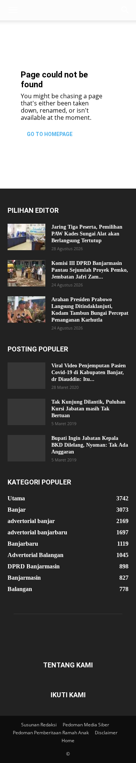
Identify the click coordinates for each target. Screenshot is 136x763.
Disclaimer (106, 732)
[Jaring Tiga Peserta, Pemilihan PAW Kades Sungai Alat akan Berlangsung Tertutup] (26, 237)
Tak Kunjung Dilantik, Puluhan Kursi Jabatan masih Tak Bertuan (88, 408)
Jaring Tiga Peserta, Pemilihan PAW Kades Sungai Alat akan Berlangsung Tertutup (86, 233)
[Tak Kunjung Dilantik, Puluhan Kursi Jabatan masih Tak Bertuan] (26, 412)
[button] (13, 10)
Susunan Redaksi (39, 724)
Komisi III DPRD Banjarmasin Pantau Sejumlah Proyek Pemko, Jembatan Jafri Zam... (89, 270)
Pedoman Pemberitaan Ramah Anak (51, 732)
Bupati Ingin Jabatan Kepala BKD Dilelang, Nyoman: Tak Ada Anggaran (89, 445)
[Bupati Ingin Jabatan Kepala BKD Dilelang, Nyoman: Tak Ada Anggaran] (26, 448)
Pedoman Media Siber (86, 724)
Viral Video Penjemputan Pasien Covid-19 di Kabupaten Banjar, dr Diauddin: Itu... (88, 372)
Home (68, 740)
